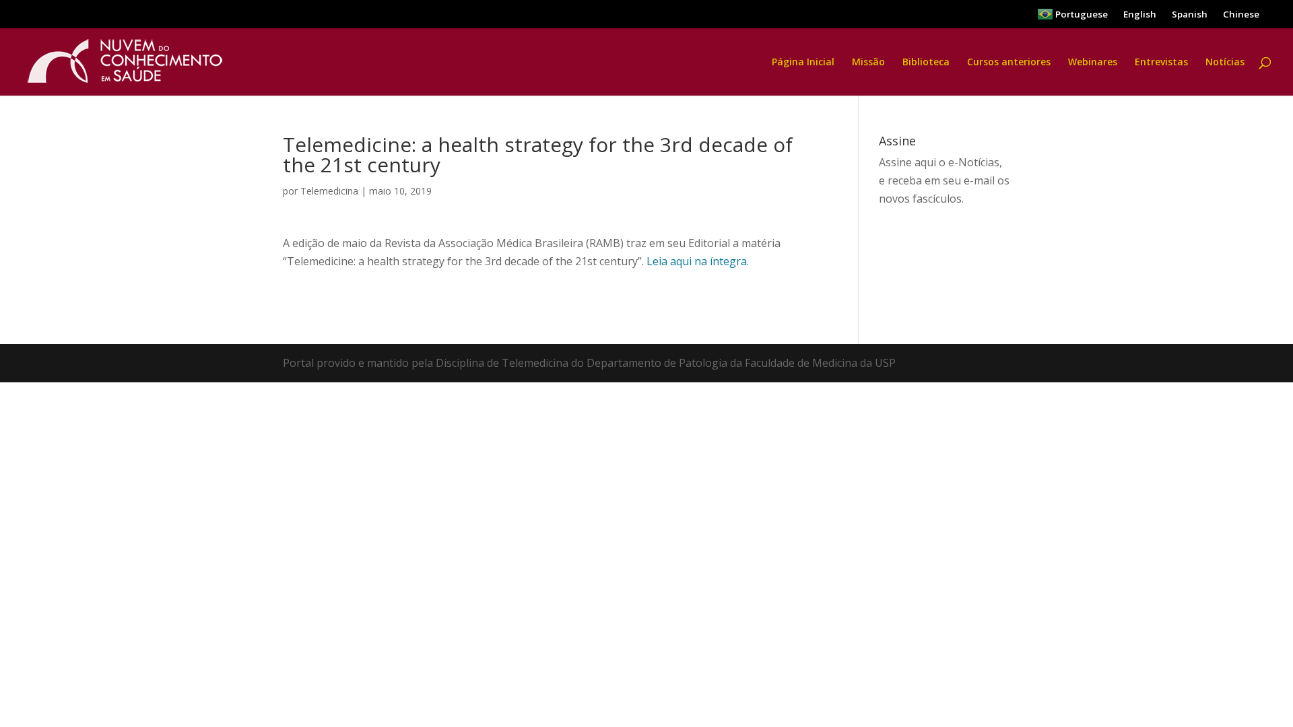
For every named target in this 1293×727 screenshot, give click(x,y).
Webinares (1092, 62)
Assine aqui (907, 162)
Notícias (1225, 62)
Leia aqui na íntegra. (697, 261)
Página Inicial (803, 62)
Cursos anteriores (1009, 62)
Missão (868, 62)
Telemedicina (329, 190)
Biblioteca (926, 62)
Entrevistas (1161, 62)
